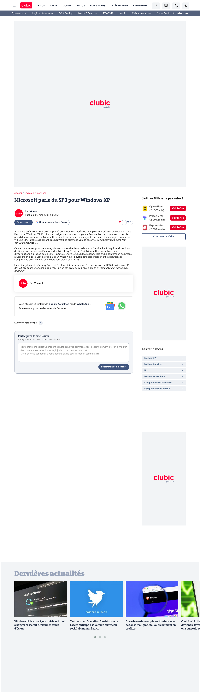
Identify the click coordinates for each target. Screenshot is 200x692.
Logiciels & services (42, 13)
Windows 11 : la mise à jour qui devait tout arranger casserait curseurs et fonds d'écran (39, 625)
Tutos (81, 6)
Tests (54, 6)
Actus (41, 6)
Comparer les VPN (163, 236)
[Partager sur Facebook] (192, 667)
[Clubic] (26, 5)
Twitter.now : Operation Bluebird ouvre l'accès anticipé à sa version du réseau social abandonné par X (94, 625)
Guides (67, 6)
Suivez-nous (23, 222)
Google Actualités (59, 304)
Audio (123, 13)
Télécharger (119, 6)
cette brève (81, 268)
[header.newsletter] (166, 6)
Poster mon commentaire (114, 367)
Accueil (18, 193)
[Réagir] (120, 222)
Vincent (33, 211)
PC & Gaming (65, 13)
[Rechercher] (156, 6)
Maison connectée (141, 13)
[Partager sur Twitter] (192, 676)
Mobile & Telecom (87, 13)
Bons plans (97, 6)
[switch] (176, 5)
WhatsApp (83, 304)
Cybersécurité (19, 13)
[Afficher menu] (14, 6)
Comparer (140, 6)
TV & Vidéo (108, 13)
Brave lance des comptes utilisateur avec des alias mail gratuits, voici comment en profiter (151, 625)
